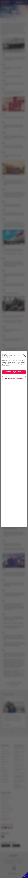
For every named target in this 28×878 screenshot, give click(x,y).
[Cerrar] (25, 355)
